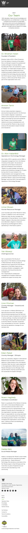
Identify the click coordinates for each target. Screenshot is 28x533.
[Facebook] (2, 490)
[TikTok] (7, 490)
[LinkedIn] (13, 490)
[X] (15, 490)
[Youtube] (10, 490)
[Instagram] (5, 490)
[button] (8, 3)
